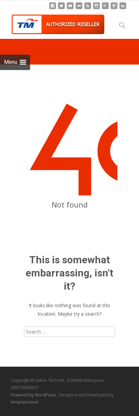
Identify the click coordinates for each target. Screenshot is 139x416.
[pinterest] (114, 8)
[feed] (87, 8)
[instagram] (96, 8)
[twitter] (61, 8)
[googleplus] (105, 8)
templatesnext (24, 402)
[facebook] (52, 8)
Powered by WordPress (34, 395)
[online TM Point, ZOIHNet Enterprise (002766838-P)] (52, 22)
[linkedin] (122, 8)
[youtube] (70, 8)
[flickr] (79, 8)
